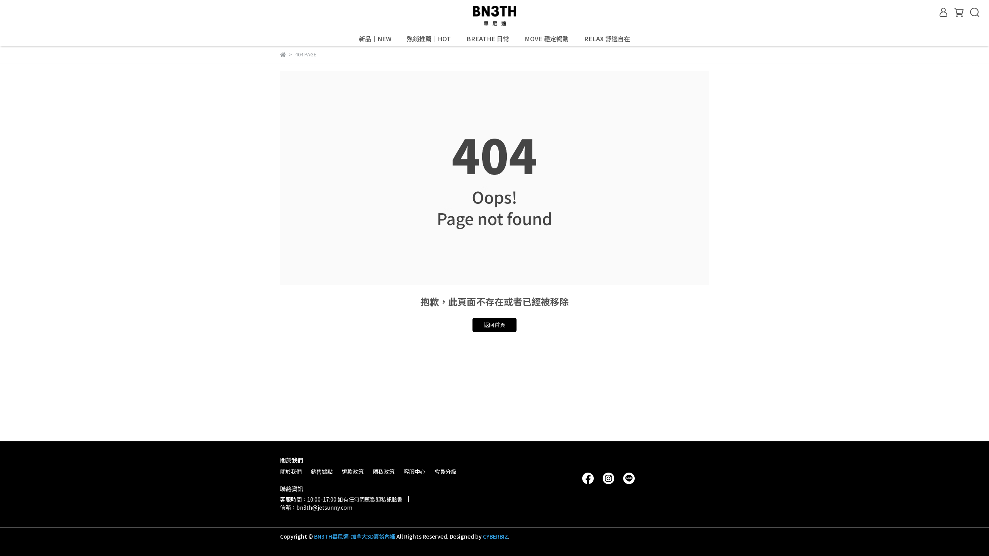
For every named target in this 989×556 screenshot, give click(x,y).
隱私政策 (383, 471)
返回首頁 (494, 325)
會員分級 (445, 471)
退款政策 (353, 471)
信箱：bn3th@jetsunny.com (316, 507)
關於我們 (291, 471)
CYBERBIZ (495, 536)
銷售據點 (322, 471)
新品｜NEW (375, 38)
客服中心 (414, 471)
